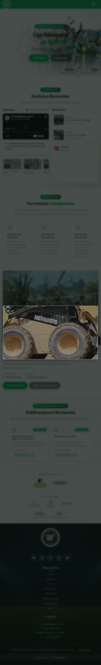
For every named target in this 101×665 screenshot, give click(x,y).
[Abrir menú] (93, 4)
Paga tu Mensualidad (44, 385)
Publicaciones (50, 603)
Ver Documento (21, 455)
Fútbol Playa (50, 593)
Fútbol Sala (50, 588)
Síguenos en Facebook (39, 109)
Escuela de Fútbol (50, 598)
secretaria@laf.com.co (52, 624)
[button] (75, 120)
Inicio (50, 574)
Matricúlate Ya (15, 385)
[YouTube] (67, 558)
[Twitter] (50, 558)
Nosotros (50, 579)
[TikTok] (59, 558)
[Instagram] (42, 558)
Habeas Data (84, 649)
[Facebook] (34, 558)
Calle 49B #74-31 (52, 628)
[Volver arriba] (50, 537)
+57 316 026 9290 (52, 637)
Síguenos (63, 150)
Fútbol (50, 584)
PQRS (50, 608)
